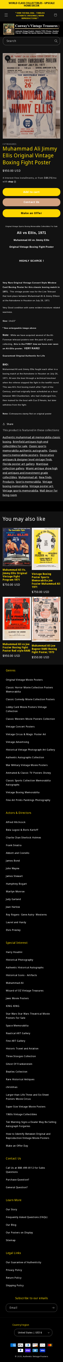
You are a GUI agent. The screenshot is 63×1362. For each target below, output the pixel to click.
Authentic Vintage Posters (35, 1356)
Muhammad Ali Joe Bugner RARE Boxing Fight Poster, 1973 (44, 649)
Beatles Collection (16, 1071)
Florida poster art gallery (19, 464)
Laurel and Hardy (16, 922)
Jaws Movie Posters (17, 998)
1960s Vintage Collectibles (21, 1114)
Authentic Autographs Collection (25, 757)
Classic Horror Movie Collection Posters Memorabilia (29, 689)
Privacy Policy (14, 1270)
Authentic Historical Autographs (25, 967)
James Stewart (14, 876)
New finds (45, 477)
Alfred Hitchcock (15, 822)
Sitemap (11, 1240)
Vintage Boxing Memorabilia (23, 792)
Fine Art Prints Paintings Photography (28, 800)
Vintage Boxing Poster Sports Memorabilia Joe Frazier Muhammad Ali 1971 (46, 580)
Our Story (11, 1209)
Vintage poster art (41, 486)
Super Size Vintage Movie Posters (26, 1106)
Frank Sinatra (13, 845)
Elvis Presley (13, 930)
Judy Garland (13, 899)
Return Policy (13, 1277)
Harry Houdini (14, 952)
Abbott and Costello (17, 853)
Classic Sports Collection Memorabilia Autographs (28, 782)
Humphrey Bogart (16, 883)
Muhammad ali (27, 477)
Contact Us (31, 202)
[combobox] (31, 41)
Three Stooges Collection (21, 1056)
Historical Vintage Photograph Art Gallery (30, 749)
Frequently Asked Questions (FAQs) (26, 1217)
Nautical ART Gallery (18, 1033)
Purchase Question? (17, 1179)
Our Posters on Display (19, 1232)
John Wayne (12, 868)
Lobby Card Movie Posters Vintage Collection (26, 709)
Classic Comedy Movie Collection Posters (30, 699)
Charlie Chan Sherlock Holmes (23, 837)
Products (8, 481)
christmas (11, 1087)
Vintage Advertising (17, 742)
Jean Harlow (13, 906)
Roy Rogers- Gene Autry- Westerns (26, 914)
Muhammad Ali (15, 982)
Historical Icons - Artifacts (21, 975)
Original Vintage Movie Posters (24, 679)
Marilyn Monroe (15, 891)
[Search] (56, 41)
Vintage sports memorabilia (20, 490)
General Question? (17, 1187)
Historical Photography (19, 959)
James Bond (13, 860)
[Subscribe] (53, 1308)
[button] (6, 15)
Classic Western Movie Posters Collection (30, 718)
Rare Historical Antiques (20, 1079)
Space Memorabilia (17, 1025)
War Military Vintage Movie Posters (27, 765)
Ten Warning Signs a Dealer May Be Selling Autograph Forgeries (31, 1124)
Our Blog (11, 1224)
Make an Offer (31, 213)
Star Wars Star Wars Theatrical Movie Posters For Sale (28, 1015)
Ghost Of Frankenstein (19, 1064)
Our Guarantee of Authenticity (23, 1262)
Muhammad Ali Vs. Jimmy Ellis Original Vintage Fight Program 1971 (15, 574)
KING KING (12, 1006)
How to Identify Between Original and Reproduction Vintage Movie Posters (28, 1136)
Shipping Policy (15, 1285)
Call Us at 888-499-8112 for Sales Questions (25, 1170)
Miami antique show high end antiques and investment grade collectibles (30, 473)
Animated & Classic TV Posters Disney (28, 772)
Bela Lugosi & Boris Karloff (22, 829)
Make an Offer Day (17, 1145)
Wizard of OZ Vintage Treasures (25, 990)
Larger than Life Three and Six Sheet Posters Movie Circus (27, 1097)
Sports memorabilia (28, 481)
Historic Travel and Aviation (22, 1048)
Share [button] (10, 424)
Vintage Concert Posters (20, 726)
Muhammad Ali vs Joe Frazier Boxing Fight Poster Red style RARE (16, 647)
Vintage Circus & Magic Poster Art (26, 734)
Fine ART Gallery (15, 1040)
